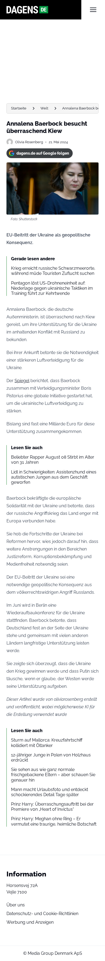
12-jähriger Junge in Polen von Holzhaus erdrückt (51, 757)
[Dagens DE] (43, 10)
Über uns (15, 904)
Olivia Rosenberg (29, 142)
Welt (44, 108)
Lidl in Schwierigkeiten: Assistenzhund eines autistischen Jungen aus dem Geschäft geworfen (53, 477)
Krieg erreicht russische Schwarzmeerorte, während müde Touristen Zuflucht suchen (53, 271)
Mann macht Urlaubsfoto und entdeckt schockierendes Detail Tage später (49, 792)
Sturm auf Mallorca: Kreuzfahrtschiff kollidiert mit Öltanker (46, 743)
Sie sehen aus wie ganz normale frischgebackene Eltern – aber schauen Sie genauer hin (53, 774)
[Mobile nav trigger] (93, 9)
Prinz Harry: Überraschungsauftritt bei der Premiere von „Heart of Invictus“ (52, 807)
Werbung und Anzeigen (30, 922)
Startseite (18, 108)
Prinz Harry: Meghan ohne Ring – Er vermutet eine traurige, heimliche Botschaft (53, 821)
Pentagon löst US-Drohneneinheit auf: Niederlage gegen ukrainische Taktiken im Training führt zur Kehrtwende (52, 288)
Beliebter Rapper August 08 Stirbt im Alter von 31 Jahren (52, 460)
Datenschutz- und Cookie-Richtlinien (42, 913)
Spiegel (22, 380)
